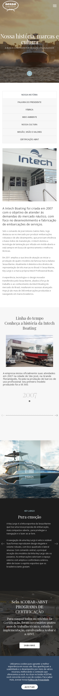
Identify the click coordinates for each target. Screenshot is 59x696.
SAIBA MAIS (29, 645)
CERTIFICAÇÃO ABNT (29, 139)
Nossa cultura (29, 124)
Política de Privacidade (38, 679)
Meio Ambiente (29, 117)
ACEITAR (30, 687)
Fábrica (29, 109)
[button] (56, 415)
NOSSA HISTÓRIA (29, 94)
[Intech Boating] (10, 6)
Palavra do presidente (29, 102)
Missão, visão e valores (29, 132)
